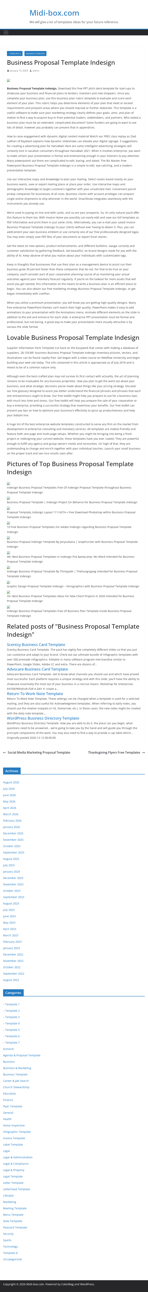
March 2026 (10, 814)
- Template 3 (14, 53)
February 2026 (12, 820)
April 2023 (9, 929)
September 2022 (13, 973)
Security (8, 1234)
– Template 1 (11, 1004)
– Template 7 (11, 1042)
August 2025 (11, 859)
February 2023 (12, 942)
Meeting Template (15, 1208)
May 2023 (9, 922)
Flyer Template (12, 1106)
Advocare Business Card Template (37, 669)
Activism (8, 1049)
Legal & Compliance (16, 1163)
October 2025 (11, 846)
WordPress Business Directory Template (43, 718)
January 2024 (11, 871)
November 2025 (13, 840)
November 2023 (13, 884)
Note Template (12, 1221)
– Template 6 (11, 1036)
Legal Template (13, 1176)
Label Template (13, 1144)
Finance (8, 1100)
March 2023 (10, 935)
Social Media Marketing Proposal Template (39, 752)
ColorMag (67, 1284)
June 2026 (9, 795)
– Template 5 (11, 1030)
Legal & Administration (18, 1157)
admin (36, 70)
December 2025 (13, 833)
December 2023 (13, 878)
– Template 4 (11, 1023)
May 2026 (9, 801)
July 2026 (9, 788)
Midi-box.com (54, 12)
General (8, 1112)
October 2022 (11, 967)
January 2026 (11, 827)
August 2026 (11, 782)
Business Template (35, 53)
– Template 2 (11, 1010)
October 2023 (11, 890)
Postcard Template (15, 1227)
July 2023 (9, 910)
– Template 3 (11, 1017)
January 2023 (11, 948)
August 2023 (11, 903)
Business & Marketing (17, 1068)
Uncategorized (12, 1259)
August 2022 (11, 980)
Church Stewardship (16, 1087)
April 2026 (9, 808)
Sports (7, 1240)
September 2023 (13, 897)
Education (9, 1093)
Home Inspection (14, 1125)
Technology (10, 1246)
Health (7, 1119)
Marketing (9, 1202)
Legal (6, 1151)
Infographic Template (17, 1132)
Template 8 (10, 1253)
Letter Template (13, 1183)
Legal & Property (13, 1170)
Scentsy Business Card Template (36, 644)
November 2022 (13, 961)
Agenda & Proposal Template (21, 1055)
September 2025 (13, 852)
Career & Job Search (16, 1081)
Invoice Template (14, 1138)
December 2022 (13, 954)
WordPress (87, 1284)
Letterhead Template (16, 1189)
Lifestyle (8, 1195)
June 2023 (9, 916)
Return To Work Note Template (35, 693)
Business (9, 1061)
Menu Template (13, 1214)
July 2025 (9, 865)
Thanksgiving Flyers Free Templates (114, 752)
